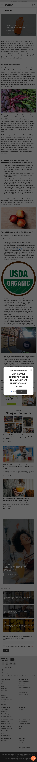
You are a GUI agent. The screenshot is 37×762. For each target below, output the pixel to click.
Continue (21, 391)
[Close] (31, 369)
